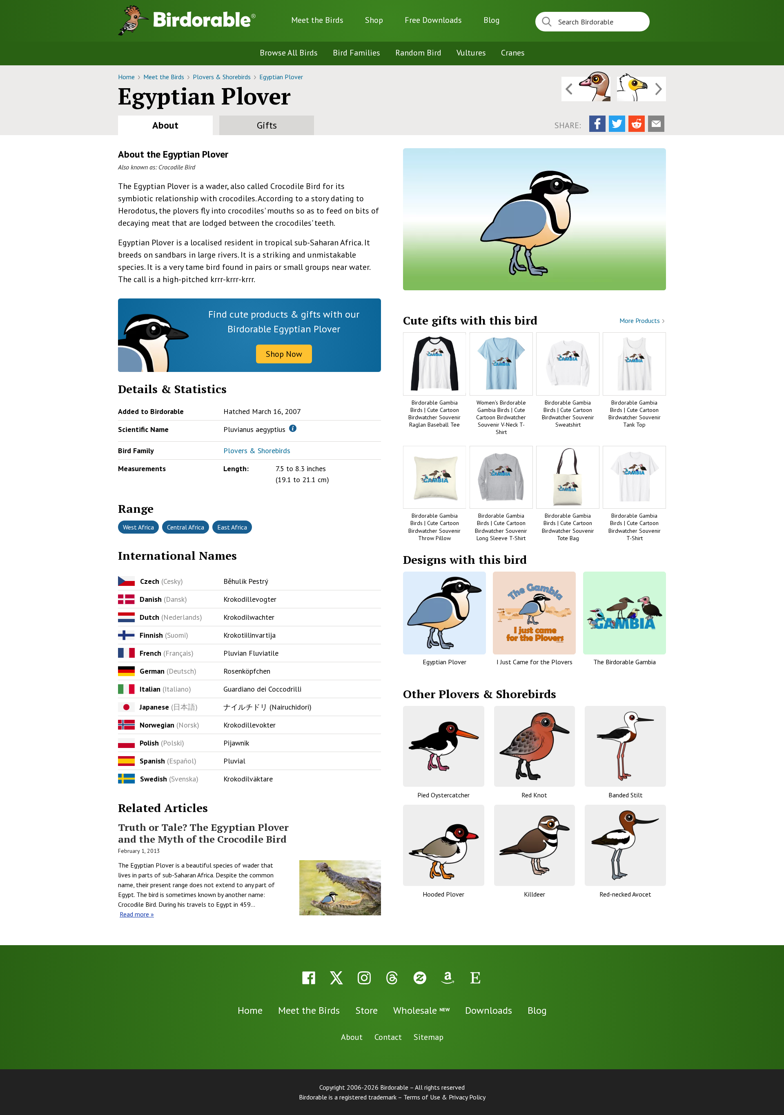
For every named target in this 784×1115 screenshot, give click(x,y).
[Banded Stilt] (625, 746)
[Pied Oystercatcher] (443, 746)
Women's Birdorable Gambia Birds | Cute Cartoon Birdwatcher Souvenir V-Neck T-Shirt (501, 417)
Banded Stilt (625, 795)
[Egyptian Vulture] (641, 89)
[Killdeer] (534, 845)
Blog (491, 20)
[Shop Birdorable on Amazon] (447, 977)
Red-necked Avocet (625, 894)
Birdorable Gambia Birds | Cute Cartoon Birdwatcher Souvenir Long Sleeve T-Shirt (501, 527)
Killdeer (534, 894)
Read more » (137, 914)
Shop (374, 20)
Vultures (471, 52)
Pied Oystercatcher (443, 795)
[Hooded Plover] (443, 845)
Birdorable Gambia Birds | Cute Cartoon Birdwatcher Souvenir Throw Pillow (434, 527)
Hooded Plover (443, 894)
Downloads (433, 20)
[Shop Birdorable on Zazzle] (419, 977)
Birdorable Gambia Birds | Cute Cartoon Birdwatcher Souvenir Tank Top (634, 414)
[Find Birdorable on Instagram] (364, 977)
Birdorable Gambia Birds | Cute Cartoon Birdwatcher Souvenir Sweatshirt (568, 414)
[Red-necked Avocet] (625, 845)
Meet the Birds (317, 20)
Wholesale (421, 1010)
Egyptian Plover (281, 77)
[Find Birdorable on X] (336, 977)
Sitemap (428, 1037)
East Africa (232, 527)
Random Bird (418, 52)
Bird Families (356, 52)
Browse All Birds (289, 52)
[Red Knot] (534, 746)
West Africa (138, 527)
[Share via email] (656, 124)
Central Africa (185, 527)
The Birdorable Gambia (624, 662)
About (165, 125)
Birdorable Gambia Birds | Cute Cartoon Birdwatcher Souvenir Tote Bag (568, 527)
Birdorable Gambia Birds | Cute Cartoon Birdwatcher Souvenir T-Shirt (634, 527)
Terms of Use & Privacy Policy (444, 1097)
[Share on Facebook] (597, 124)
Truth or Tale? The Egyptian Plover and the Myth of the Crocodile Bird (203, 833)
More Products (640, 320)
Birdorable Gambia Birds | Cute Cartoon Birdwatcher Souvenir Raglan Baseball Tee (434, 414)
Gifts (267, 125)
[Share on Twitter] (617, 124)
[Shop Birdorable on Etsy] (475, 977)
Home (127, 77)
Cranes (513, 52)
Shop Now (284, 354)
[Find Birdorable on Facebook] (308, 977)
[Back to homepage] (205, 19)
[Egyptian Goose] (585, 89)
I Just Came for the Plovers (534, 662)
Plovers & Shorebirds (222, 77)
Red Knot (534, 795)
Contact (388, 1037)
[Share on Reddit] (636, 124)
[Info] (292, 428)
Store (366, 1010)
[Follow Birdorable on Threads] (392, 977)
